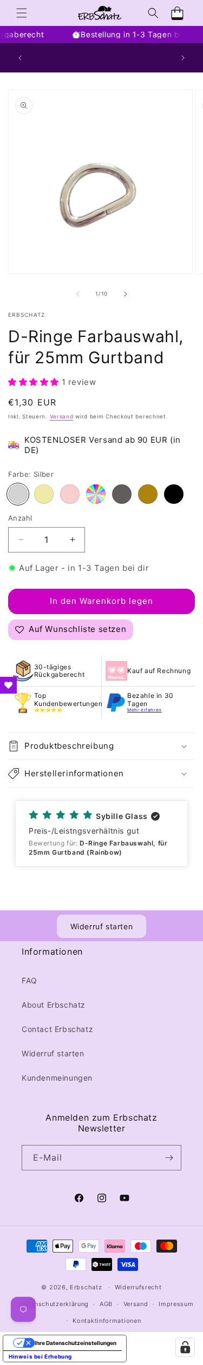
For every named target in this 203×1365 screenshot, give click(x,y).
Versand (62, 416)
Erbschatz (86, 1287)
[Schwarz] (174, 494)
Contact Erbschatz (57, 1029)
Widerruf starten (101, 926)
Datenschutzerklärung (54, 1304)
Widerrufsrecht (138, 1287)
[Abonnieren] (169, 1157)
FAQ (29, 980)
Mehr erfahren (144, 710)
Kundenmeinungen (57, 1077)
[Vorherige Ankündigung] (20, 58)
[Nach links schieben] (78, 294)
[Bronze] (148, 494)
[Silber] (18, 494)
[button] (22, 13)
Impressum (176, 1304)
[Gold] (44, 494)
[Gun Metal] (122, 494)
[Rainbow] (96, 494)
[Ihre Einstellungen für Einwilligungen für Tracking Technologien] (185, 1347)
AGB (106, 1304)
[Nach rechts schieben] (125, 294)
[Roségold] (70, 494)
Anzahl (20, 518)
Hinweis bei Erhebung (40, 1356)
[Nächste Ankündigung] (183, 58)
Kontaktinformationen (107, 1320)
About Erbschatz (54, 1004)
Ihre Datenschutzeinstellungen (75, 1343)
